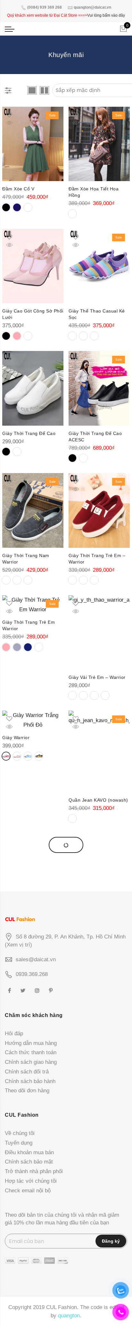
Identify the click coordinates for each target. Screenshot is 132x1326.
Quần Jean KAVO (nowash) (98, 800)
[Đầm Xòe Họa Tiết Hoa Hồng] (99, 144)
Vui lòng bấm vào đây (106, 15)
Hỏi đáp (14, 1033)
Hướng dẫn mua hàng (31, 1043)
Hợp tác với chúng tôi (31, 1181)
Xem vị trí (18, 945)
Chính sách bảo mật (29, 1162)
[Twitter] (24, 990)
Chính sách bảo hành (30, 1081)
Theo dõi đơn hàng (27, 1091)
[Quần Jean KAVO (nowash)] (99, 751)
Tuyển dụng (18, 1143)
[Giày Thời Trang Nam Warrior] (32, 510)
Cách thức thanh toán (30, 1052)
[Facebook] (10, 990)
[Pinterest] (51, 990)
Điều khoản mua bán (29, 1152)
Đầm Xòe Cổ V (18, 188)
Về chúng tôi (20, 1133)
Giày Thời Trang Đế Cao (28, 433)
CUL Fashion (61, 1307)
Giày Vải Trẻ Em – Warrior (97, 677)
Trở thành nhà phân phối (34, 1171)
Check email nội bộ (28, 1191)
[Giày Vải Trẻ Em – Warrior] (99, 632)
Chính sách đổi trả (27, 1072)
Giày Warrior (15, 737)
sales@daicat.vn (36, 959)
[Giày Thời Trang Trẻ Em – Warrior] (99, 510)
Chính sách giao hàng (31, 1062)
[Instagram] (38, 990)
